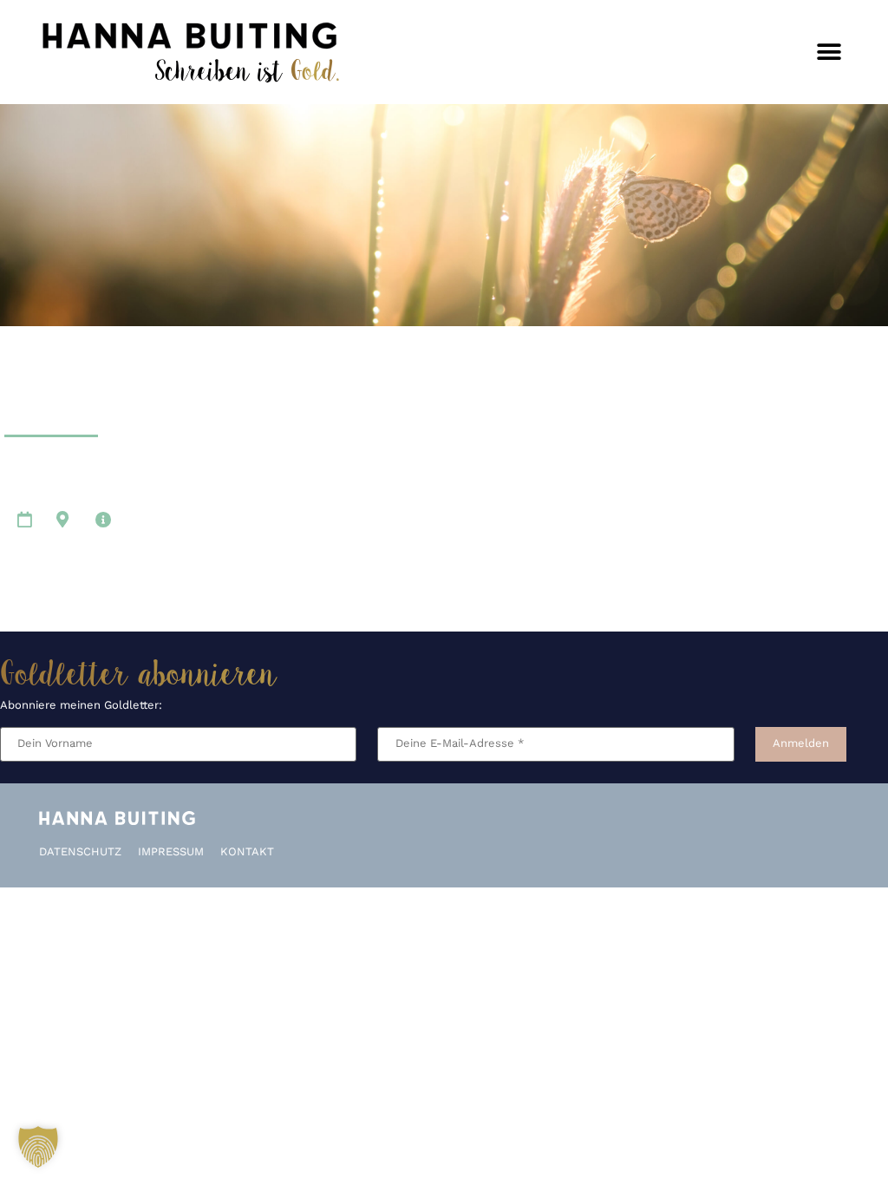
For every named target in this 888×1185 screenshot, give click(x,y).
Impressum (171, 852)
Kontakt (247, 852)
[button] (829, 52)
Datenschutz (80, 852)
